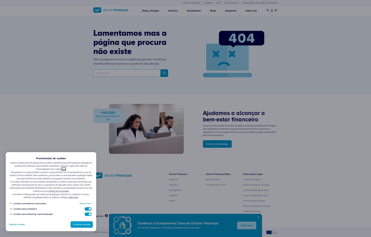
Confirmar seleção (81, 224)
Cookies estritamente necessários (29, 203)
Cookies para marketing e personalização (33, 214)
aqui (64, 169)
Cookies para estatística (25, 209)
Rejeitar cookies (17, 224)
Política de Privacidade (59, 191)
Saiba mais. (73, 197)
